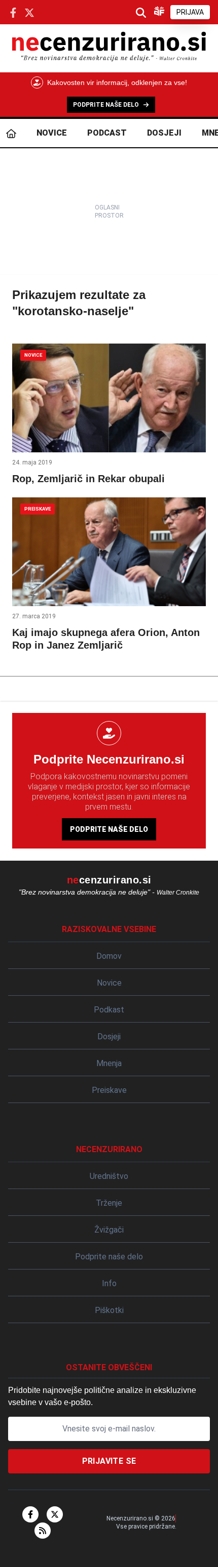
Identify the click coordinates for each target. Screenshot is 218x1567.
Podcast (107, 133)
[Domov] (11, 133)
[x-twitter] (55, 1514)
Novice (52, 133)
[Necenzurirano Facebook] (13, 12)
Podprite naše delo (109, 829)
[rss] (42, 1530)
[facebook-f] (30, 1514)
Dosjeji (164, 133)
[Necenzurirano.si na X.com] (29, 12)
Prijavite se (109, 1461)
